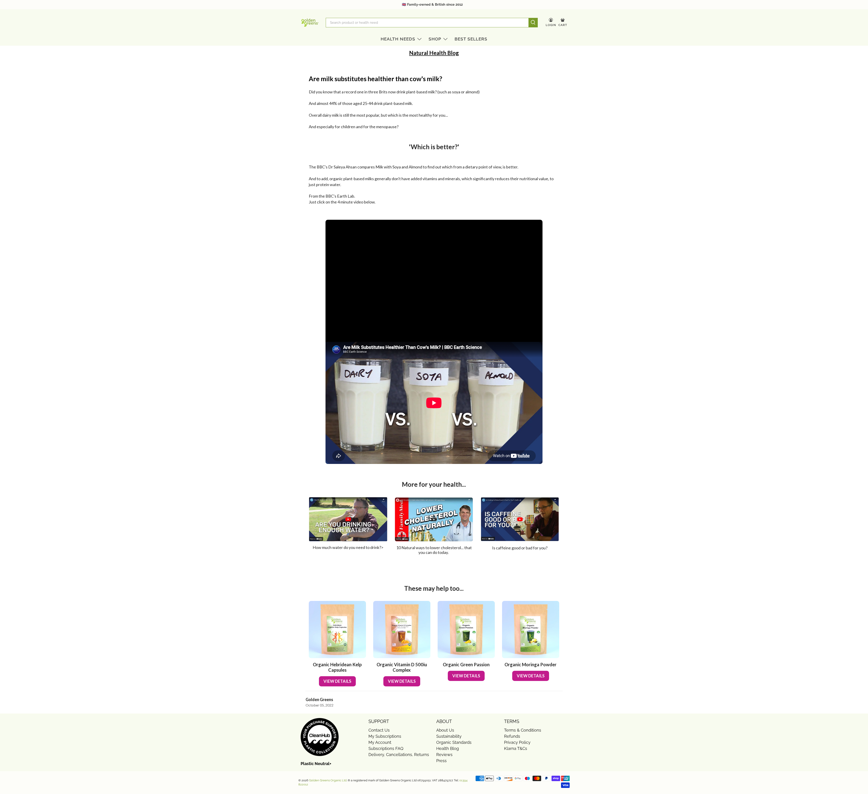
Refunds (512, 736)
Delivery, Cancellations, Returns (398, 754)
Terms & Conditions (522, 730)
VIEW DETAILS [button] (337, 681)
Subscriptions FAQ (385, 748)
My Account (379, 742)
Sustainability (449, 736)
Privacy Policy (517, 742)
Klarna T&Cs (515, 748)
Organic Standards (454, 742)
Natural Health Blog (434, 53)
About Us (445, 730)
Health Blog (447, 748)
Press (441, 760)
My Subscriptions (384, 736)
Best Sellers (471, 38)
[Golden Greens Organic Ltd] (310, 22)
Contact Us (379, 730)
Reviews (444, 754)
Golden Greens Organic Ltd (328, 780)
